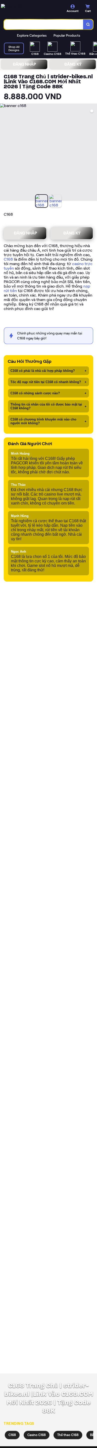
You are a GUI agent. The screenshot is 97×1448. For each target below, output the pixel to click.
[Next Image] (93, 153)
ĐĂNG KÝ (73, 64)
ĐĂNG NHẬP (24, 64)
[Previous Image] (4, 153)
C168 (8, 259)
